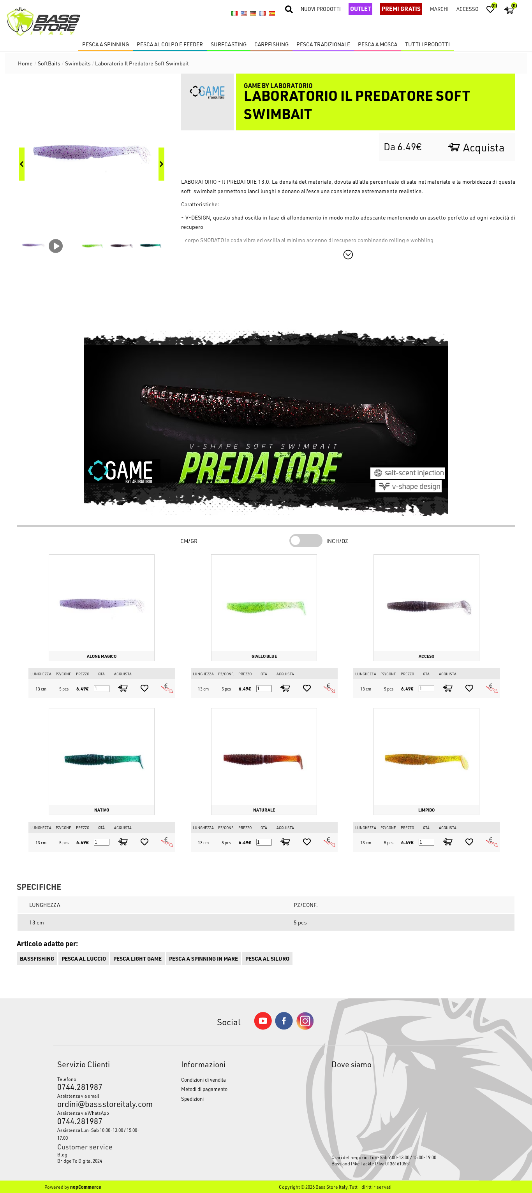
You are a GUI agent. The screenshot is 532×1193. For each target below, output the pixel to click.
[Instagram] (305, 1027)
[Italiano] (234, 13)
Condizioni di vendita (203, 1079)
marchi (439, 8)
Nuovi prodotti (321, 8)
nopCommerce (85, 1187)
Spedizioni (192, 1098)
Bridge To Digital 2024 (79, 1161)
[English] (243, 13)
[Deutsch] (253, 13)
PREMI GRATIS (401, 8)
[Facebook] (284, 1027)
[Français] (262, 13)
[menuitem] (103, 1154)
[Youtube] (263, 1027)
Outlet (360, 8)
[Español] (272, 13)
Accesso (467, 8)
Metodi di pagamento (204, 1089)
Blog (62, 1154)
